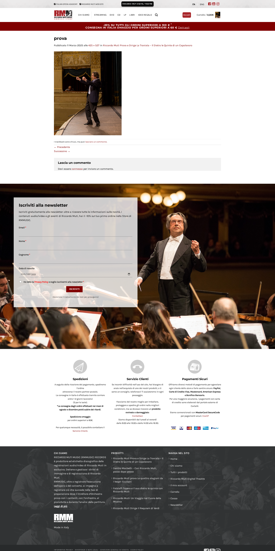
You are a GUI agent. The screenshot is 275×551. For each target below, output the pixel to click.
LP (125, 15)
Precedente (62, 147)
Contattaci (137, 416)
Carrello (174, 492)
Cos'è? (205, 416)
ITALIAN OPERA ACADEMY (67, 4)
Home (173, 459)
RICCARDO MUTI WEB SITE (93, 4)
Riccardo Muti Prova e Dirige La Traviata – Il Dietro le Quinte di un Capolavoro (147, 45)
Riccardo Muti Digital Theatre (187, 479)
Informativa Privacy (63, 550)
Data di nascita (27, 268)
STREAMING (100, 15)
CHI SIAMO (83, 15)
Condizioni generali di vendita (114, 550)
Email (22, 227)
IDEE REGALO (145, 15)
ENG (202, 4)
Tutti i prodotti (178, 472)
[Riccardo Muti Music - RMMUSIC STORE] (63, 15)
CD (119, 15)
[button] (208, 15)
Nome (22, 241)
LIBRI (132, 15)
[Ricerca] (156, 15)
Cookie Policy (136, 550)
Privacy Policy (41, 282)
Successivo (62, 151)
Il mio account (178, 485)
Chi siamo (176, 465)
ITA (193, 4)
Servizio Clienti (80, 431)
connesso (77, 168)
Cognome (24, 254)
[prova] (88, 92)
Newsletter (176, 505)
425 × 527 (93, 45)
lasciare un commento (96, 142)
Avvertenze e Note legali (86, 550)
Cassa (173, 498)
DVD (112, 15)
